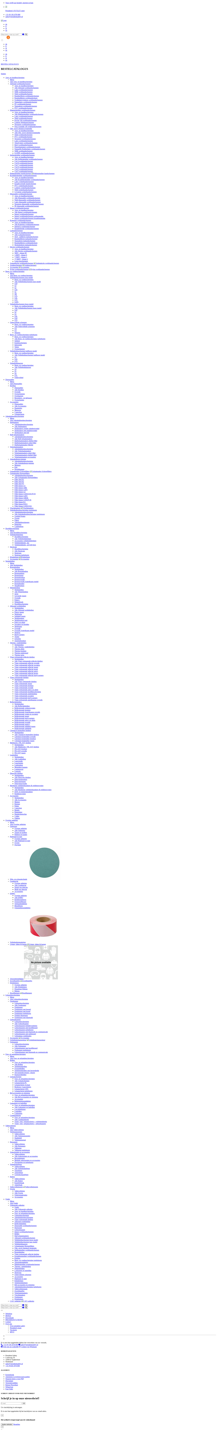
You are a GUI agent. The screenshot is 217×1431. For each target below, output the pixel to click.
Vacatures (13, 1330)
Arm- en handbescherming (14, 78)
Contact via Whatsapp (29, 1347)
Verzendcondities (11, 1383)
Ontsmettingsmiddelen (22, 908)
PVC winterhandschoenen (23, 186)
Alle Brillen (18, 1064)
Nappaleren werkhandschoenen (25, 106)
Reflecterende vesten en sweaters (26, 714)
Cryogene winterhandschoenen (25, 192)
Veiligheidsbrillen (20, 1066)
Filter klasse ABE (20, 488)
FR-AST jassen (20, 753)
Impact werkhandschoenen (19, 208)
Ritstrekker (18, 812)
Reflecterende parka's (22, 724)
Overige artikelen (11, 820)
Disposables (9, 380)
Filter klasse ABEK (21, 498)
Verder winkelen (7, 1424)
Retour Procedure (11, 1385)
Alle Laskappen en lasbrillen (24, 1107)
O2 (15, 329)
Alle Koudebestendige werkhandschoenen (29, 180)
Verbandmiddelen (20, 904)
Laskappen (18, 1113)
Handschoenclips (20, 814)
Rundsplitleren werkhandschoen (25, 98)
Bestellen (16, 1424)
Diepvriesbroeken (20, 779)
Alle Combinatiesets (21, 1120)
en (6, 30)
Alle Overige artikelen (18, 824)
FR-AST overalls (20, 751)
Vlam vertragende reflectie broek (26, 669)
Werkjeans (18, 626)
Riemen (17, 804)
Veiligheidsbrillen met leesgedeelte (26, 1071)
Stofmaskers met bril (21, 433)
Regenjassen (18, 575)
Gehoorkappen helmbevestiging (25, 1026)
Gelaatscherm (19, 414)
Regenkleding (15, 567)
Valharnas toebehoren (22, 1150)
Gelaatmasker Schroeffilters (20, 471)
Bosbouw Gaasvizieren (22, 1087)
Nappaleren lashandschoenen (24, 241)
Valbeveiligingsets (16, 1187)
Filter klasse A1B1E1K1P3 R (25, 494)
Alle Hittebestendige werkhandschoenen (28, 114)
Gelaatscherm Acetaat (22, 1085)
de (6, 24)
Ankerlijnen (18, 1173)
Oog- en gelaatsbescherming (15, 1054)
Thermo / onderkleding (18, 643)
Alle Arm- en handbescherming (21, 82)
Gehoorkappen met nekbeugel (25, 1034)
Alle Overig (18, 1193)
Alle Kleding (19, 390)
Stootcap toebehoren (21, 555)
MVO (12, 1332)
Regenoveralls (19, 579)
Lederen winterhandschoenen (24, 188)
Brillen (12, 1060)
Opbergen (13, 826)
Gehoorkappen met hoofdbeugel (26, 1028)
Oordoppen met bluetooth (23, 1017)
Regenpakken (19, 573)
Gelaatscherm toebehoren (23, 1091)
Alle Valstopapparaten (22, 1136)
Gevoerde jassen (20, 596)
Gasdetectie (14, 881)
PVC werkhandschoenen (23, 108)
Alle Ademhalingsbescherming (21, 420)
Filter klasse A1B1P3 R (22, 500)
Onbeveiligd (18, 377)
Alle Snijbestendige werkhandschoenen (28, 159)
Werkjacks (18, 614)
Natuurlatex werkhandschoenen (25, 102)
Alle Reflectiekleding (22, 706)
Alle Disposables (16, 384)
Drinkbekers (14, 983)
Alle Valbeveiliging (17, 1130)
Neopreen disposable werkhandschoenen (29, 204)
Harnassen (13, 1142)
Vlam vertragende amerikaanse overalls (28, 700)
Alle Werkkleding (16, 565)
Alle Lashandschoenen (22, 235)
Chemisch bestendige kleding (20, 730)
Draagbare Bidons (20, 989)
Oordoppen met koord (22, 1011)
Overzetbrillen (19, 1069)
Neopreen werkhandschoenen (25, 124)
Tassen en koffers (20, 833)
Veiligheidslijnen (16, 1164)
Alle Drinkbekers (20, 987)
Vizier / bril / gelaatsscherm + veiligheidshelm (30, 1122)
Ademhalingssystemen (18, 459)
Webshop (8, 1314)
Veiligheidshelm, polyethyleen (25, 545)
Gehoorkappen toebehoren (23, 1030)
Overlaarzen (18, 396)
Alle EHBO (18, 898)
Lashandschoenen (16, 231)
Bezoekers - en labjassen (23, 398)
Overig (16, 518)
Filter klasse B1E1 (21, 504)
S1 (15, 292)
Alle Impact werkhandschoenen (25, 212)
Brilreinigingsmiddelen (22, 1101)
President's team (15, 1328)
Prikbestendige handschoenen (20, 173)
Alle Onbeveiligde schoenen (24, 326)
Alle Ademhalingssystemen (24, 463)
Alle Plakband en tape (22, 841)
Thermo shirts (19, 649)
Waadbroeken (19, 586)
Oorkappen (14, 1042)
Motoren (17, 465)
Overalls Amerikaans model (24, 631)
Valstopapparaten (16, 1132)
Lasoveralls (18, 761)
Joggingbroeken (20, 641)
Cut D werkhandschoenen (23, 167)
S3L (16, 298)
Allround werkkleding (18, 606)
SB (15, 294)
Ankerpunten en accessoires (20, 1152)
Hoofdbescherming (12, 528)
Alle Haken (18, 1181)
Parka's (17, 600)
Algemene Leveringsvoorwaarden (17, 1377)
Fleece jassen (19, 612)
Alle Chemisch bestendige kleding (26, 735)
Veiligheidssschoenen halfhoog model (23, 351)
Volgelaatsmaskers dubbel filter (25, 455)
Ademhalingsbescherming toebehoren (23, 510)
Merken (8, 1316)
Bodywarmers (19, 635)
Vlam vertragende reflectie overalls (26, 663)
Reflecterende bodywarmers (24, 718)
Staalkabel (18, 1138)
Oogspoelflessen (20, 902)
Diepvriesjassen (20, 781)
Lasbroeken (18, 765)
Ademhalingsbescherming (14, 416)
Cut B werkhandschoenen (23, 163)
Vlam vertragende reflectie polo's (26, 671)
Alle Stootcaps (19, 551)
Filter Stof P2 (19, 482)
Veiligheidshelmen (16, 535)
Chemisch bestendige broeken (25, 739)
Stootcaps (13, 547)
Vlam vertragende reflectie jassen (26, 667)
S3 (15, 286)
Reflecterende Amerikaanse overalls (27, 712)
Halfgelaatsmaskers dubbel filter (25, 441)
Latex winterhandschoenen (24, 182)
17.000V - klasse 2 (21, 259)
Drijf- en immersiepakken (23, 792)
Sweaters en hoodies (21, 624)
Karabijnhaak (19, 1183)
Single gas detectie (21, 887)
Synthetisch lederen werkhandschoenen (28, 100)
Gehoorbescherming (12, 995)
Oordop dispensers (21, 1015)
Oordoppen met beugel (22, 1009)
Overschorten (19, 400)
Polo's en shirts (19, 622)
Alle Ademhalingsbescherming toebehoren (29, 514)
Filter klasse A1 (20, 486)
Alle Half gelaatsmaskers (23, 439)
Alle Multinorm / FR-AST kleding (26, 747)
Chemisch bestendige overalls (25, 737)
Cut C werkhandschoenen (23, 165)
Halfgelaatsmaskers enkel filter (25, 443)
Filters (16, 520)
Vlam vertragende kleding (19, 677)
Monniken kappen (20, 767)
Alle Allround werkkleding (24, 610)
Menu (12, 80)
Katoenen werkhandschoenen (20, 220)
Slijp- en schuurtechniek (18, 879)
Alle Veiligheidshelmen (22, 539)
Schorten (17, 639)
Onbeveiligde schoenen (18, 322)
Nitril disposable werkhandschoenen (27, 200)
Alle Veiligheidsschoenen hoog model (27, 308)
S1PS (16, 302)
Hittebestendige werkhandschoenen (22, 110)
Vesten (16, 637)
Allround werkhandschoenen (20, 84)
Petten (16, 806)
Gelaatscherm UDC (21, 1089)
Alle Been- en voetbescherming (21, 275)
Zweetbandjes (15, 981)
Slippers (17, 333)
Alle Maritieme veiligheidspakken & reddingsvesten (32, 790)
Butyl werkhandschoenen (23, 145)
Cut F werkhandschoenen (23, 171)
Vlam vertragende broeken (23, 686)
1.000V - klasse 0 (20, 255)
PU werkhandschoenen (22, 104)
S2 (15, 288)
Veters (16, 347)
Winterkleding (15, 588)
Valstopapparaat (20, 1140)
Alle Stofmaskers (20, 426)
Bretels (16, 810)
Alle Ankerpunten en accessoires (26, 1156)
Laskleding (14, 755)
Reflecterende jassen (21, 716)
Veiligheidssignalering (18, 942)
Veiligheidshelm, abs (21, 543)
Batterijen (17, 524)
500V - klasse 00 (20, 253)
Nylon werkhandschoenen (19, 269)
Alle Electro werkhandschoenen (25, 251)
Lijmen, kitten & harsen (18, 944)
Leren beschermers (21, 261)
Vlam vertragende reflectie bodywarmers (29, 675)
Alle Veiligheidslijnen (22, 1168)
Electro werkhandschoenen (19, 247)
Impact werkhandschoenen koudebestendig (29, 218)
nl (6, 28)
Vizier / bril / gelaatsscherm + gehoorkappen (30, 1124)
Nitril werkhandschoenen (23, 94)
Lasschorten (18, 763)
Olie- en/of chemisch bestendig (21, 129)
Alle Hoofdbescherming (18, 533)
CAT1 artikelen (15, 1301)
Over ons (8, 1324)
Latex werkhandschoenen (23, 90)
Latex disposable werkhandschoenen (27, 202)
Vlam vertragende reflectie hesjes (26, 673)
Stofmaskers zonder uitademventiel (26, 429)
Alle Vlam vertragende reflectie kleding (28, 661)
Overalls (17, 392)
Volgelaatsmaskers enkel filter (25, 453)
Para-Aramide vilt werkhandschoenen (27, 127)
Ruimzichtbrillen (20, 1075)
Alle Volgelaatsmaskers (22, 451)
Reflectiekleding (16, 702)
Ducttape (17, 845)
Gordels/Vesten (19, 516)
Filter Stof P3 (19, 484)
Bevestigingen (19, 1158)
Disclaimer (9, 1381)
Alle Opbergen (19, 830)
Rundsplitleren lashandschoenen (25, 239)
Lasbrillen (18, 1111)
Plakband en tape (16, 837)
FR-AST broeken (20, 749)
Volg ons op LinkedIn (10, 1347)
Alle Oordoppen (20, 1005)
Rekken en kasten (20, 835)
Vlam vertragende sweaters (24, 696)
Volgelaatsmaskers (16, 447)
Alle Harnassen (19, 1146)
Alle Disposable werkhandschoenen (27, 198)
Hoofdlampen (15, 993)
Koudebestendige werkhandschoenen (23, 175)
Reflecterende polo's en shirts (24, 720)
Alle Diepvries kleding (22, 777)
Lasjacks (17, 771)
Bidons (17, 991)
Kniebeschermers (20, 343)
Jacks (16, 594)
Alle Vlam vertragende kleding (25, 682)
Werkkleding (10, 561)
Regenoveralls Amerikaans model (26, 582)
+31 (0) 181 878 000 (12, 15)
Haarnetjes (18, 408)
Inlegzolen (18, 345)
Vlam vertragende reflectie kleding (22, 657)
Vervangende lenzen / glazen (24, 1073)
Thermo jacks (19, 655)
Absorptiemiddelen (17, 979)
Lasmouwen (18, 769)
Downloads (9, 1318)
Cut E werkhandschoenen (23, 169)
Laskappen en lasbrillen (18, 1103)
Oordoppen (14, 1001)
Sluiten (3, 74)
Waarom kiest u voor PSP (14, 1379)
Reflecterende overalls (22, 722)
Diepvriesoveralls (20, 784)
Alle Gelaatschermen (21, 1081)
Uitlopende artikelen (17, 1205)
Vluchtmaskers (15, 508)
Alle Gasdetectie (20, 885)
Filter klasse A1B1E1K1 (23, 506)
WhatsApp (9, 1387)
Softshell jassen (19, 616)
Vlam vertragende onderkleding (25, 694)
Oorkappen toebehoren (22, 1050)
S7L (16, 296)
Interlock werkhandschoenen (24, 227)
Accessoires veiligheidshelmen (25, 541)
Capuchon (18, 412)
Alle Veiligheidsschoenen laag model (27, 282)
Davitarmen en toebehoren (23, 1162)
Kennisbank (9, 1375)
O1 (15, 331)
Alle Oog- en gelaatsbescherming (22, 1058)
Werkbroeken (19, 618)
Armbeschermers (16, 265)
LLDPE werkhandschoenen (24, 153)
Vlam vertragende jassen (23, 684)
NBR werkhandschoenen (23, 92)
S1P (15, 284)
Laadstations (18, 526)
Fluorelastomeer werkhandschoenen (27, 147)
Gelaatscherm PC (20, 1083)
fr (6, 26)
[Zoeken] (26, 34)
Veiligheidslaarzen (16, 363)
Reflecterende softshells (22, 728)
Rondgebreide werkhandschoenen (26, 229)
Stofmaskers (14, 422)
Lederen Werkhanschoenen (24, 122)
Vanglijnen (18, 1171)
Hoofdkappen (19, 469)
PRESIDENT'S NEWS (13, 1320)
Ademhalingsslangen (21, 522)
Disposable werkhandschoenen (21, 194)
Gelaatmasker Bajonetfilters (20, 473)
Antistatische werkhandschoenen (21, 263)
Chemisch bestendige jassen (24, 741)
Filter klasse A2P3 (20, 490)
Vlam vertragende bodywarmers (25, 698)
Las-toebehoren (20, 1109)
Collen (16, 816)
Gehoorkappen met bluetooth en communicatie (31, 1032)
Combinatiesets (15, 1115)
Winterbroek (18, 602)
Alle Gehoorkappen (21, 1024)
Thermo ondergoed (21, 653)
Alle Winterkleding (21, 592)
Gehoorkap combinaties (22, 1036)
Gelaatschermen (15, 1077)
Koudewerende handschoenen (25, 184)
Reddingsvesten (20, 794)
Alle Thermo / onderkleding (24, 647)
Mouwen (17, 410)
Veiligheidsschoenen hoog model (21, 304)
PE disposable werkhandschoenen (26, 206)
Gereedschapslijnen (21, 1175)
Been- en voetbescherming (14, 271)
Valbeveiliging (10, 1126)
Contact (8, 1322)
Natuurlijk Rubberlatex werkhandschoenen (29, 149)
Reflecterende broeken (22, 710)
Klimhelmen (14, 557)
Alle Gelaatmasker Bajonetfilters (26, 477)
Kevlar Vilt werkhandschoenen (25, 120)
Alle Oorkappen (20, 1046)
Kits (15, 467)
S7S (15, 300)
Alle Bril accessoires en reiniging (26, 1097)
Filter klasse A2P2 (20, 496)
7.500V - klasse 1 (20, 257)
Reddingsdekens (20, 900)
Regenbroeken (19, 577)
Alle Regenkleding (21, 571)
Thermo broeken (20, 651)
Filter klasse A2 (20, 492)
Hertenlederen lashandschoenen (25, 245)
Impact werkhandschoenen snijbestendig (28, 216)
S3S (15, 290)
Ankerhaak (18, 1185)
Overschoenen (19, 349)
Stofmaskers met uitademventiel (25, 431)
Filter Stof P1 (19, 480)
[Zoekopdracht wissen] (23, 34)
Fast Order (9, 1389)
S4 (15, 373)
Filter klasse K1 (20, 502)
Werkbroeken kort (20, 620)
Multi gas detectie (20, 889)
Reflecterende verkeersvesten (24, 708)
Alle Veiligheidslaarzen (22, 367)
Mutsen (17, 802)
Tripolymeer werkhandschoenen (25, 143)
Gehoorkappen (15, 1020)
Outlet (7, 1199)
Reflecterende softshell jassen (24, 726)
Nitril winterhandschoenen (23, 190)
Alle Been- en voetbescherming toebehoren (29, 339)
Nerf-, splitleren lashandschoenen (26, 237)
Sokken (17, 341)
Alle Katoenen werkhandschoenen (26, 224)
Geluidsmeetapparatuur (18, 1040)
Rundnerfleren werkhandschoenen (26, 96)
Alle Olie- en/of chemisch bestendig (27, 133)
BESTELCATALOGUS (10, 64)
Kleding (13, 386)
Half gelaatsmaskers (17, 435)
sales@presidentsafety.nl (14, 17)
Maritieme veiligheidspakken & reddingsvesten (26, 786)
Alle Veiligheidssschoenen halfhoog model (29, 355)
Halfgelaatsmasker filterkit (23, 445)
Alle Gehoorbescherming (19, 999)
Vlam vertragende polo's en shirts (26, 690)
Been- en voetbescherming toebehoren (23, 335)
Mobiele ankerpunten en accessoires (27, 1160)
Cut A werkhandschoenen (23, 161)
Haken (12, 1177)
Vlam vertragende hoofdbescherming (27, 692)
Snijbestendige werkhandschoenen (22, 155)
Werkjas (17, 633)
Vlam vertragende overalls (23, 688)
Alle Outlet (14, 1203)
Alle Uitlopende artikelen (23, 1209)
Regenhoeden (19, 584)
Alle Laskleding (20, 759)
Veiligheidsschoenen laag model (21, 278)
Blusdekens (18, 906)
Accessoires (14, 267)
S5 (15, 371)
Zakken (17, 818)
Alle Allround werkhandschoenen (26, 88)
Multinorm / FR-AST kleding (20, 743)
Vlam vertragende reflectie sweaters (27, 665)
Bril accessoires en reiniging (20, 1093)
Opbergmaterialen (20, 1195)
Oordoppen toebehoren (22, 1013)
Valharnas (17, 1148)
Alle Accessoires (20, 406)
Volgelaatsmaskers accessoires (25, 457)
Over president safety (17, 1326)
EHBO (12, 893)
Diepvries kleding (16, 773)
